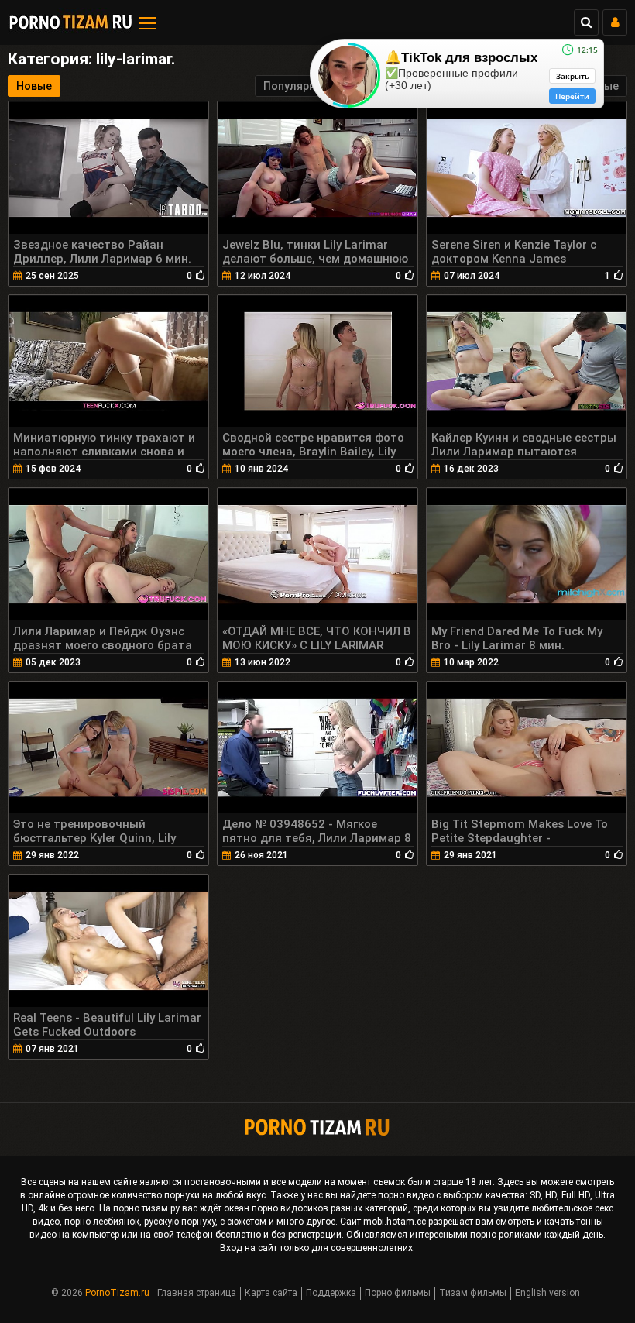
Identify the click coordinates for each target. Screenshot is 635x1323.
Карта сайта (271, 1292)
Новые (34, 86)
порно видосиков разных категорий (330, 1208)
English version (547, 1292)
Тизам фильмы (472, 1292)
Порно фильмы (398, 1292)
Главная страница (196, 1292)
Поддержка (331, 1292)
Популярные (296, 86)
